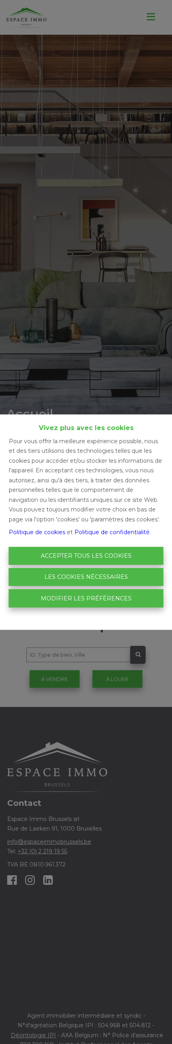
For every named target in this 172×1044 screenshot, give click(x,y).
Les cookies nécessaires (86, 576)
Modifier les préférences (86, 598)
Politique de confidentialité (112, 532)
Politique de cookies (37, 532)
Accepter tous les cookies (86, 555)
